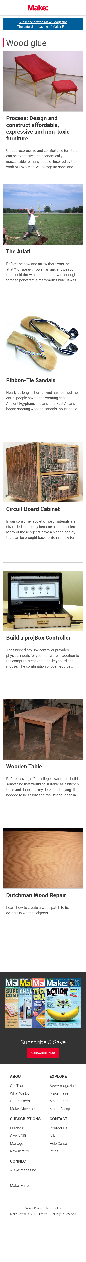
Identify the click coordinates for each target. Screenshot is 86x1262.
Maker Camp (60, 1108)
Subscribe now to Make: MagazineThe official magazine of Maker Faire (43, 24)
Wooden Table (24, 766)
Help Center (59, 1143)
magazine (63, 1085)
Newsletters (19, 1151)
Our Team (17, 1085)
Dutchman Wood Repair (36, 895)
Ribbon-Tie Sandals (30, 380)
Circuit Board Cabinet (33, 509)
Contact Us (58, 1128)
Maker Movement (24, 1108)
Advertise (57, 1135)
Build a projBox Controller (38, 637)
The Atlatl (18, 251)
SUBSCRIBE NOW (43, 1053)
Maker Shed (59, 1100)
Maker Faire (59, 1093)
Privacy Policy (33, 1208)
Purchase (17, 1128)
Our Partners (20, 1100)
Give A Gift (18, 1135)
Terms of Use (54, 1208)
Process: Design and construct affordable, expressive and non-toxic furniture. (37, 128)
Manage (16, 1143)
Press (54, 1151)
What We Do (19, 1093)
